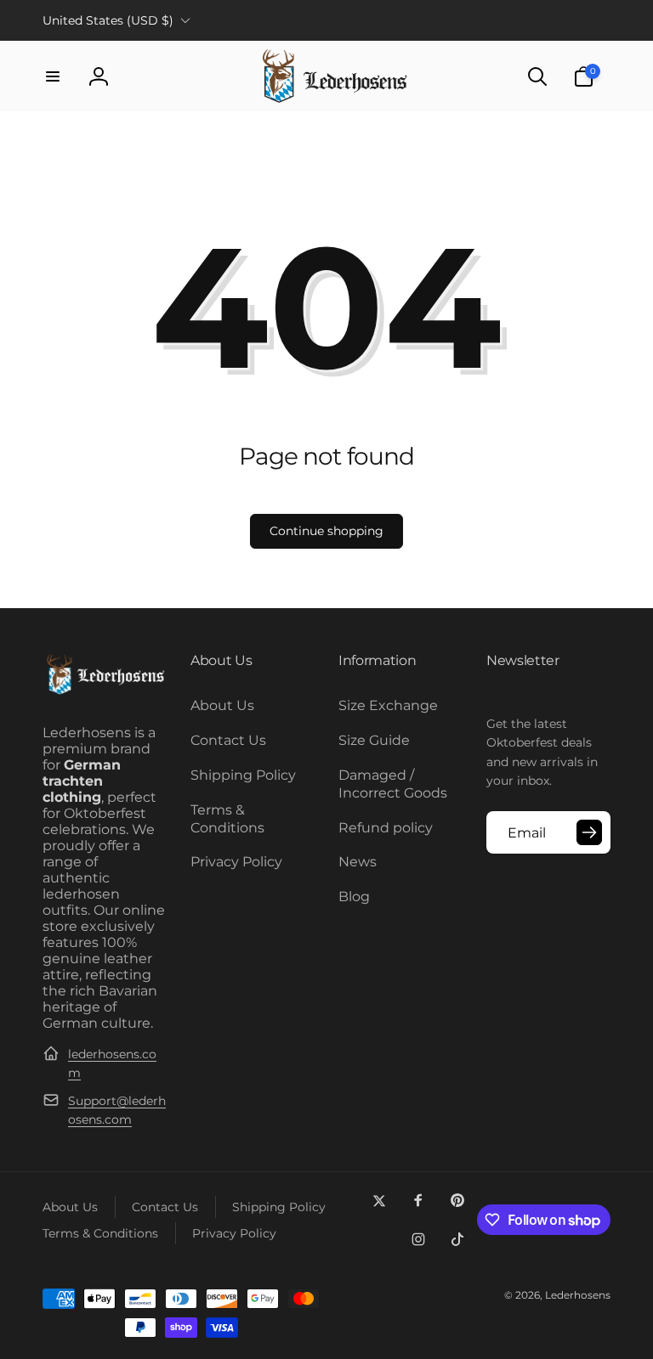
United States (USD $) (108, 20)
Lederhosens (577, 1295)
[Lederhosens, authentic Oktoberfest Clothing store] (105, 692)
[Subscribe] (589, 832)
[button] (52, 76)
